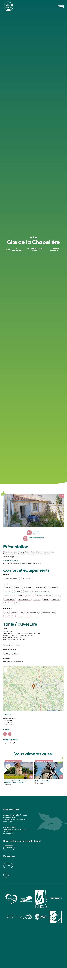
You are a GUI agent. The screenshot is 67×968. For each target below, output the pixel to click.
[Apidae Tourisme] (26, 917)
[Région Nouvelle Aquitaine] (41, 917)
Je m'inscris (8, 847)
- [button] (5, 671)
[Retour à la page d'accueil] (8, 7)
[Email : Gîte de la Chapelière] (10, 734)
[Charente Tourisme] (11, 917)
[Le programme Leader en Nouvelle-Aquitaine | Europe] (56, 917)
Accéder (8, 865)
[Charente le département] (56, 899)
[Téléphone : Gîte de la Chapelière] (5, 734)
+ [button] (5, 668)
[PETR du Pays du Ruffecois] (41, 899)
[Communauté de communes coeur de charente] (11, 899)
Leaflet (48, 710)
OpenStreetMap (54, 710)
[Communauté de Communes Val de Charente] (26, 899)
